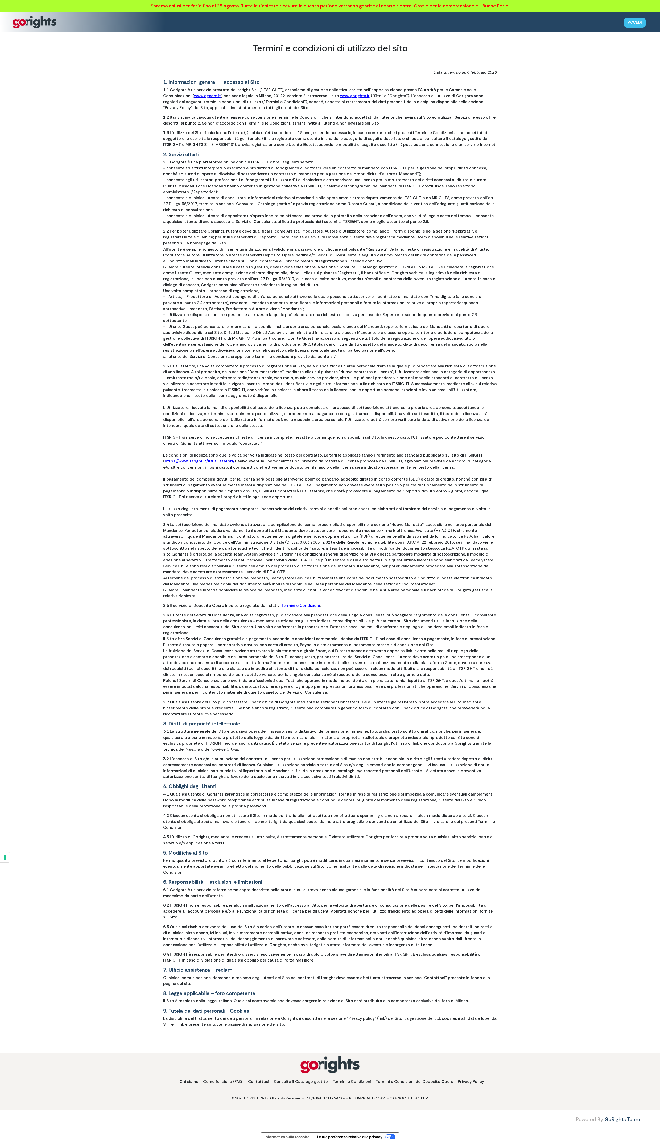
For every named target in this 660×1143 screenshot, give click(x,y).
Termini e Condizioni (300, 605)
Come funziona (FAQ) (223, 1081)
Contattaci (258, 1081)
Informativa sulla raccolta (287, 1136)
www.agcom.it (207, 95)
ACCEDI (635, 22)
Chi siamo (189, 1081)
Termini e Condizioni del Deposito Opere (414, 1081)
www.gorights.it (355, 95)
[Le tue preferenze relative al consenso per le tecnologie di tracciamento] (5, 857)
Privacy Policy (471, 1081)
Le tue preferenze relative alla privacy (349, 1136)
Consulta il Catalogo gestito (301, 1081)
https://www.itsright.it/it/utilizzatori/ (199, 461)
